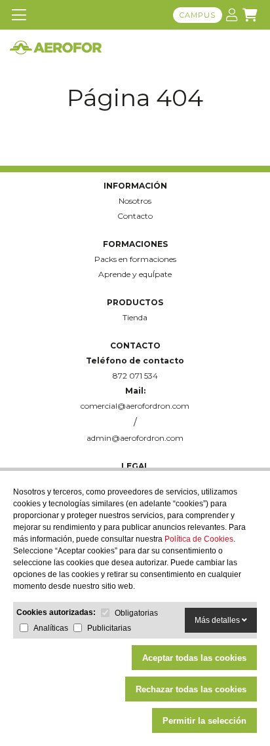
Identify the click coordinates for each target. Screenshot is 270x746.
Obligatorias (136, 613)
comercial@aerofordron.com (135, 406)
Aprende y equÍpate (135, 274)
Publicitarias (109, 628)
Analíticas (50, 628)
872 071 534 (135, 376)
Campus (198, 15)
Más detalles (218, 620)
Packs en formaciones (135, 259)
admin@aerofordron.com (135, 438)
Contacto (135, 216)
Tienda (135, 317)
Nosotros (135, 201)
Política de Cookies (198, 539)
